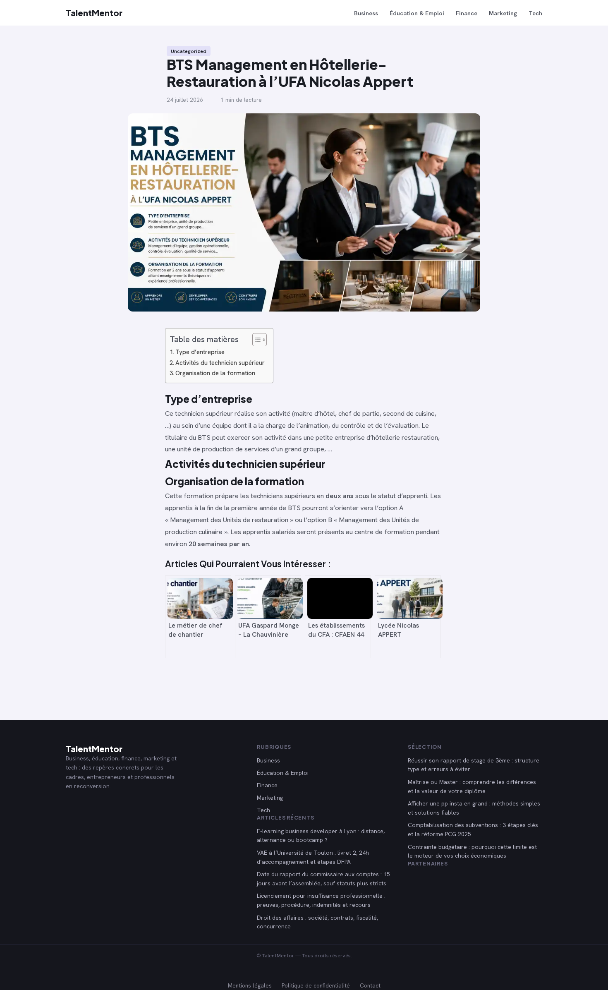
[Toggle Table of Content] (255, 340)
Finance (466, 13)
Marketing (503, 13)
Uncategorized (188, 51)
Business (366, 13)
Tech (535, 13)
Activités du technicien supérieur (220, 363)
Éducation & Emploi (417, 13)
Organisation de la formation (215, 373)
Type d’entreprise (200, 352)
